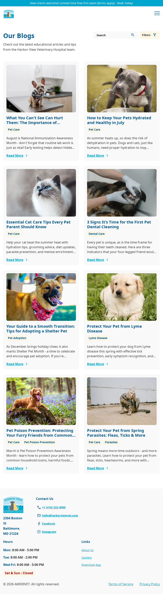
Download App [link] (91, 565)
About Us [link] (88, 550)
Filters (146, 35)
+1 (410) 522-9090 (54, 507)
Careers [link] (87, 557)
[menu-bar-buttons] (157, 13)
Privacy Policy (150, 584)
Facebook (48, 523)
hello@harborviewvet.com (60, 515)
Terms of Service (120, 584)
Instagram (49, 532)
